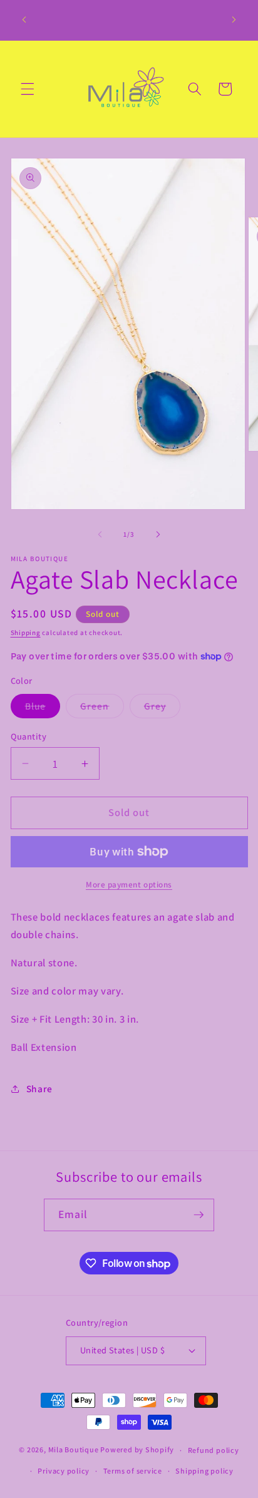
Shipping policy (204, 1470)
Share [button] (39, 1088)
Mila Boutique (73, 1450)
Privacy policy (64, 1470)
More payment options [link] (129, 884)
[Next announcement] (234, 20)
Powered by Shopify (137, 1450)
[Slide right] (158, 534)
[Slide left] (100, 534)
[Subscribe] (198, 1215)
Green (102, 708)
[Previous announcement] (24, 20)
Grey (162, 708)
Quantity (29, 736)
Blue (42, 708)
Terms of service (132, 1470)
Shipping (26, 632)
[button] (28, 89)
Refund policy (213, 1450)
